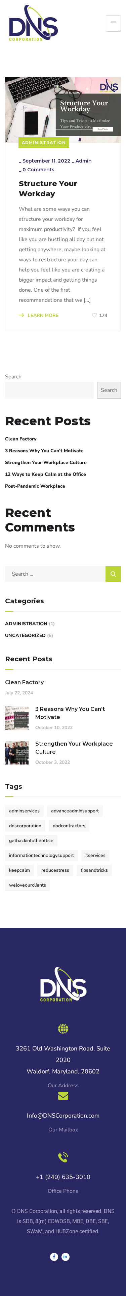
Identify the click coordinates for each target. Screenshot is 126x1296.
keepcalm (19, 870)
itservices (95, 855)
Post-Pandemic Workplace (35, 486)
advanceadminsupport (75, 811)
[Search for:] (63, 574)
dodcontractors (69, 826)
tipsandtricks (94, 870)
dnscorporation (25, 826)
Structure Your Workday (48, 188)
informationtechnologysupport (41, 855)
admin (84, 161)
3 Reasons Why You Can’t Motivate (44, 451)
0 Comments (38, 170)
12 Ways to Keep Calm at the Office (45, 474)
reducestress (55, 870)
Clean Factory (20, 439)
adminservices (24, 811)
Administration (44, 142)
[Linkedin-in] (65, 1257)
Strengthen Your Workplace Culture (46, 462)
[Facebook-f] (54, 1257)
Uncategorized (25, 635)
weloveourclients (27, 885)
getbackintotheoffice (31, 840)
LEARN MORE (42, 315)
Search (13, 376)
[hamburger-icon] (113, 24)
